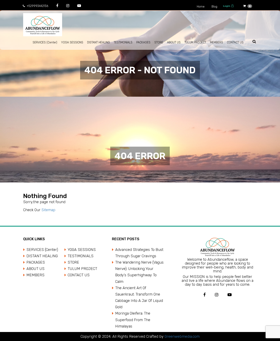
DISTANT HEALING (98, 42)
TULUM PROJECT (195, 42)
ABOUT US (174, 42)
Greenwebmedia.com (182, 336)
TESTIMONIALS (123, 42)
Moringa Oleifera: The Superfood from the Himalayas (132, 319)
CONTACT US (235, 42)
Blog (214, 6)
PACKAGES (143, 42)
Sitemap (48, 210)
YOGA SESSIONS (72, 42)
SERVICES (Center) (45, 42)
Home (201, 6)
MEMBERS (216, 42)
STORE (158, 42)
